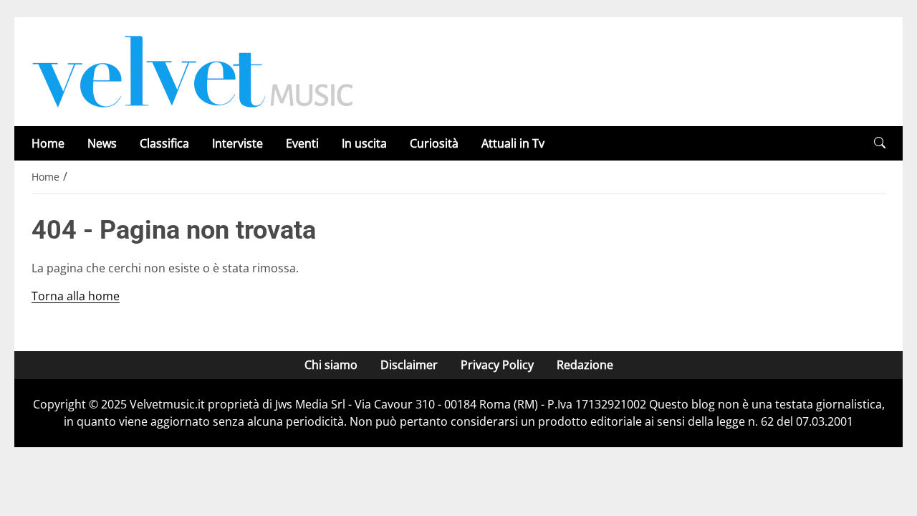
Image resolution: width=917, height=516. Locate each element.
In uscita (364, 143)
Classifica (164, 143)
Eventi (302, 143)
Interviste (237, 143)
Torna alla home (76, 296)
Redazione (585, 365)
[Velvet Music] (193, 70)
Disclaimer (409, 365)
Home (48, 143)
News (102, 143)
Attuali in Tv (512, 143)
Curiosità (434, 143)
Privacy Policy (497, 365)
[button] (879, 143)
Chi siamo (330, 365)
